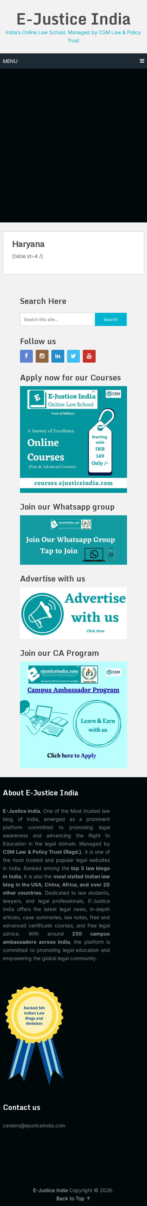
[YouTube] (89, 356)
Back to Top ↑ (73, 1198)
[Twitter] (73, 356)
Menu (10, 61)
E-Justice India (73, 18)
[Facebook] (26, 356)
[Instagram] (42, 356)
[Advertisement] (73, 145)
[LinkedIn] (57, 356)
